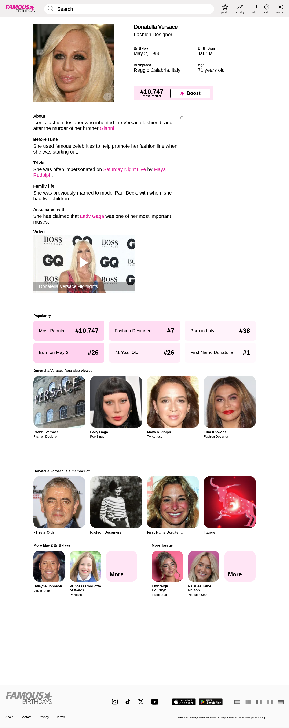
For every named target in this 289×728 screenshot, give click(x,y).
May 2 (140, 53)
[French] (259, 702)
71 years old (211, 70)
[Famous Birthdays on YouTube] (155, 702)
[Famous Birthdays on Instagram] (115, 702)
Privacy (44, 717)
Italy (176, 70)
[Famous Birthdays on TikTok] (128, 702)
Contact (26, 717)
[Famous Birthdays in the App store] (184, 701)
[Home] (50, 698)
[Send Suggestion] (181, 117)
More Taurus (162, 545)
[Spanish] (237, 702)
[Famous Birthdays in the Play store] (211, 701)
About (9, 717)
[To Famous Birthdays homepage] (20, 8)
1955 (155, 53)
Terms (60, 717)
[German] (281, 702)
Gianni (107, 128)
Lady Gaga (92, 216)
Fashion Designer (153, 34)
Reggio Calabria (151, 70)
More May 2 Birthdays (51, 545)
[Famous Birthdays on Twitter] (141, 702)
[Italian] (270, 702)
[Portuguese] (248, 702)
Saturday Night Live (124, 169)
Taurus (205, 53)
